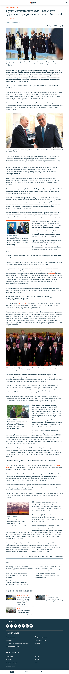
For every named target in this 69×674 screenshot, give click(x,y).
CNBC (11, 94)
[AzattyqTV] (41, 672)
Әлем (36, 663)
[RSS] (27, 626)
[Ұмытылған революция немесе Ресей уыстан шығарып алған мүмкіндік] (11, 610)
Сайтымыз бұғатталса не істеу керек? (17, 643)
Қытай (37, 659)
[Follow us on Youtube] (15, 626)
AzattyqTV (49, 595)
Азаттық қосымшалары (13, 646)
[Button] (48, 26)
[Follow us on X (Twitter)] (11, 626)
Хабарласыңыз (10, 637)
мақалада (51, 273)
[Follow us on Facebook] (7, 626)
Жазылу (37, 643)
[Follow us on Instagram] (19, 626)
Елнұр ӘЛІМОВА (11, 19)
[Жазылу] (31, 626)
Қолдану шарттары (41, 637)
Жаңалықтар (10, 656)
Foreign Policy (23, 303)
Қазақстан (9, 659)
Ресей (18, 608)
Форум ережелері (40, 640)
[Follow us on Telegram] (23, 626)
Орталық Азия (10, 666)
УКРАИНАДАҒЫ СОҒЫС (23, 595)
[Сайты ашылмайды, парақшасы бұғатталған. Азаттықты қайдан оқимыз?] (40, 597)
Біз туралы (9, 640)
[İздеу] (56, 672)
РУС (26, 672)
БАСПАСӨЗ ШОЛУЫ (12, 7)
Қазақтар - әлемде (11, 663)
